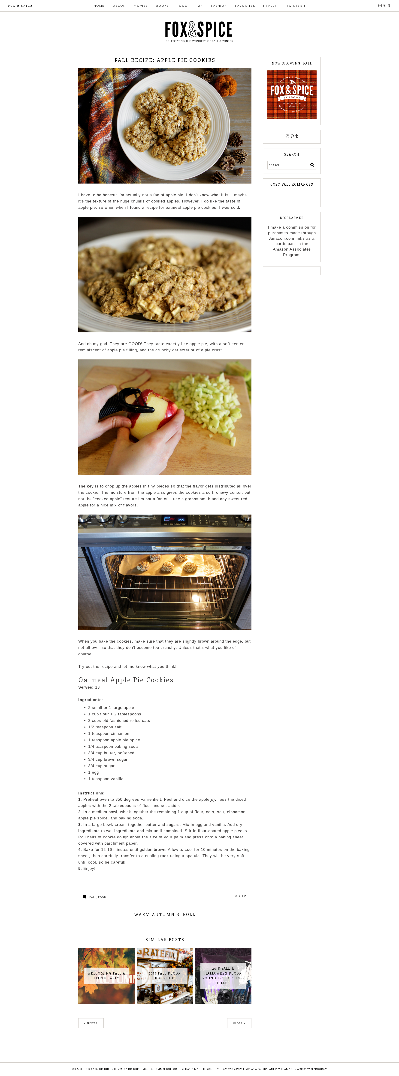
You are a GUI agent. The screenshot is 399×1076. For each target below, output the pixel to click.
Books (162, 5)
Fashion (219, 5)
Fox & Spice (20, 6)
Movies (141, 5)
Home (99, 5)
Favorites (245, 5)
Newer (92, 1023)
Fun (199, 5)
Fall (92, 897)
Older (238, 1023)
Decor (119, 5)
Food (182, 5)
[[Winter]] (295, 5)
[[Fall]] (270, 5)
